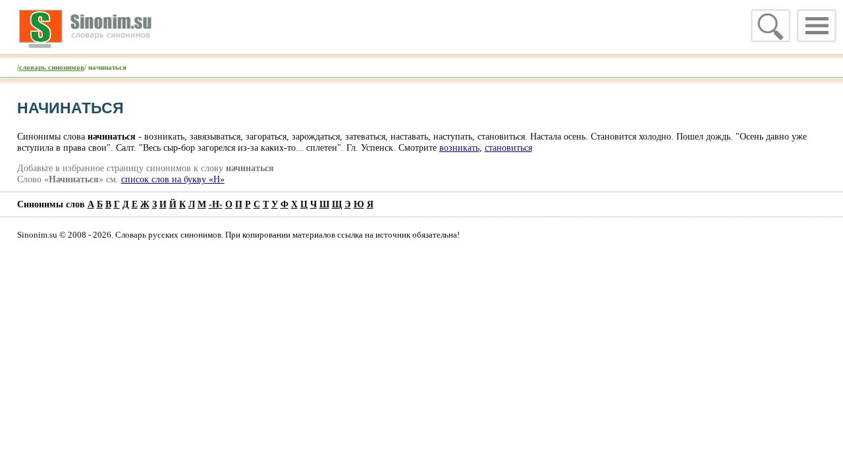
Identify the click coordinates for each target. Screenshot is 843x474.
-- (216, 204)
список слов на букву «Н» (173, 179)
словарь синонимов (51, 67)
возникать (459, 147)
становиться (508, 147)
